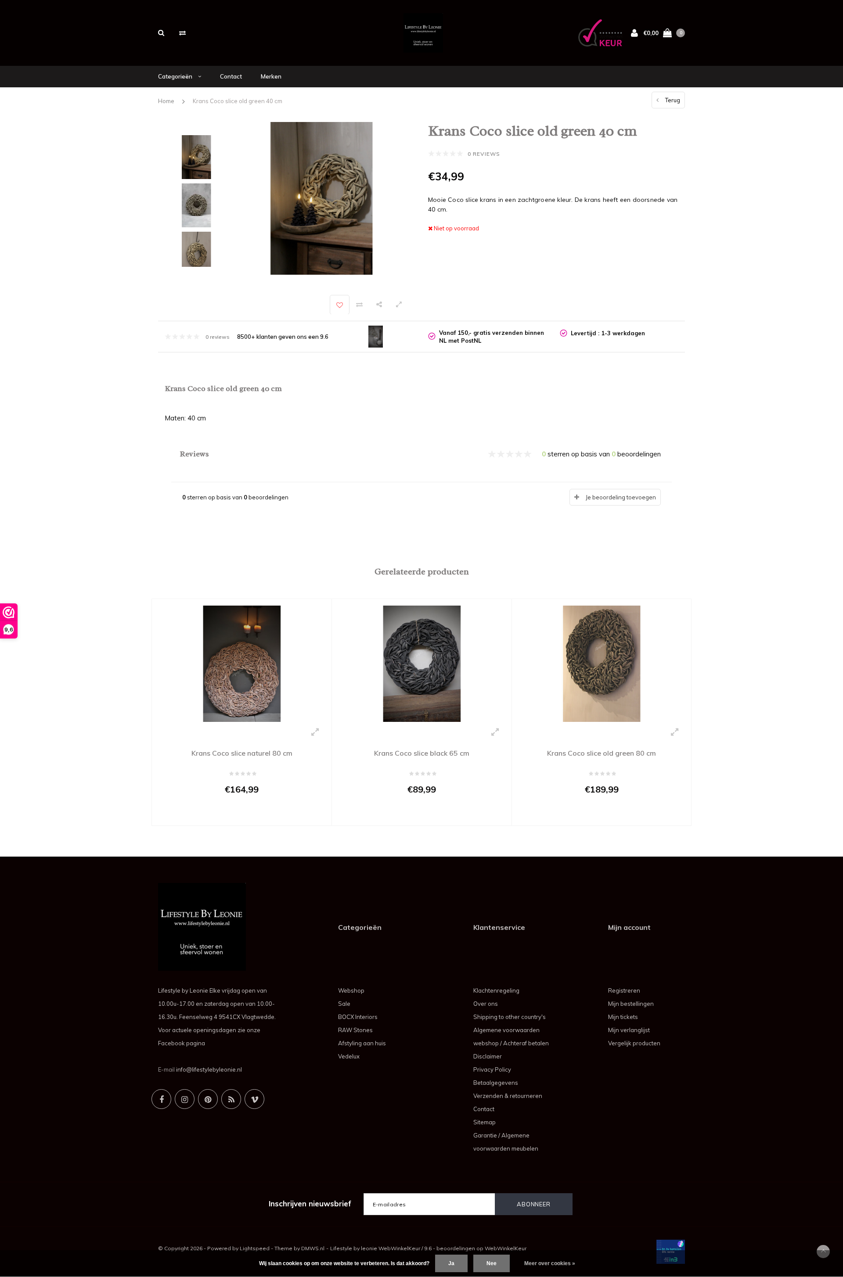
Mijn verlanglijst (629, 1029)
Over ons (485, 1003)
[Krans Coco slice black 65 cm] (422, 663)
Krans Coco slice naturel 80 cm (241, 753)
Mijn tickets (623, 1016)
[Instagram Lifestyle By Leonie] (185, 1099)
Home (166, 100)
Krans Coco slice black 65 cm (421, 753)
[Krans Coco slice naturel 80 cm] (242, 663)
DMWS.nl (312, 1248)
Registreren (624, 990)
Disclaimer (487, 1056)
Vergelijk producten (634, 1043)
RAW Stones (355, 1029)
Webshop (351, 990)
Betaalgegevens (495, 1082)
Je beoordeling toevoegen (621, 497)
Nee (491, 1263)
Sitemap (484, 1122)
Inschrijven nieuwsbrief (310, 1203)
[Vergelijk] (182, 33)
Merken (271, 76)
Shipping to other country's (509, 1016)
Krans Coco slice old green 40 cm (237, 100)
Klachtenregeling (496, 990)
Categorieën (176, 76)
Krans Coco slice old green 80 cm (601, 753)
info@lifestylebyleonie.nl (209, 1069)
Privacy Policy (492, 1069)
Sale (344, 1003)
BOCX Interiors (358, 1016)
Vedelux (349, 1056)
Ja (451, 1263)
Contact (231, 76)
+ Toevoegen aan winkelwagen (236, 814)
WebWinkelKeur (505, 1248)
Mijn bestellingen (631, 1003)
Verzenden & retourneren (507, 1095)
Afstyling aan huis (362, 1043)
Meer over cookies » (549, 1263)
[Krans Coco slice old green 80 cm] (601, 663)
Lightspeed (255, 1248)
